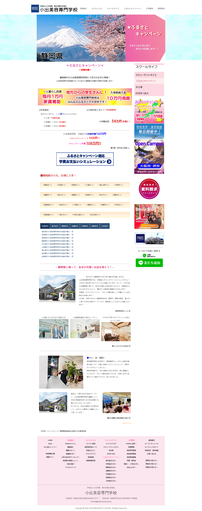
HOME (43, 431)
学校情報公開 (50, 454)
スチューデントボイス (111, 447)
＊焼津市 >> (89, 195)
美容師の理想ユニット (70, 460)
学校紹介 (83, 8)
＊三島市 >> (89, 185)
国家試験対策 (90, 460)
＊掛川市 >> (103, 195)
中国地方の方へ (111, 474)
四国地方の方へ (111, 477)
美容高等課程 (131, 454)
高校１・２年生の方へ (131, 464)
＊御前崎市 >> (48, 214)
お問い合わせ (151, 454)
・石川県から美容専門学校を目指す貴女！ (55, 244)
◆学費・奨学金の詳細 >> (120, 147)
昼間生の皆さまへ (152, 460)
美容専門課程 (131, 450)
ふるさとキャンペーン (132, 8)
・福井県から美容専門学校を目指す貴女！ (55, 231)
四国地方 (95, 226)
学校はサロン (90, 450)
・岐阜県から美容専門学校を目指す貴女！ (55, 234)
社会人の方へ (131, 467)
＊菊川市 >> (62, 214)
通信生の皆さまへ (152, 464)
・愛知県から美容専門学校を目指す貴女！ (55, 238)
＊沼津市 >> (61, 185)
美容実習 (91, 457)
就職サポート (70, 450)
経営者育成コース (121, 311)
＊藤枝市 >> (116, 195)
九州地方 (104, 226)
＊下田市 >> (76, 205)
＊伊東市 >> (118, 185)
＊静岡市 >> (47, 185)
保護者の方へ (70, 454)
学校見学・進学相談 (152, 450)
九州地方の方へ (111, 481)
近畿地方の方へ (111, 471)
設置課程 (131, 447)
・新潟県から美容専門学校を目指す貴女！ (55, 253)
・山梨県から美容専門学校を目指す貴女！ (55, 247)
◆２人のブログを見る (120, 346)
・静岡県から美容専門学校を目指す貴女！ (55, 241)
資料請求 (161, 8)
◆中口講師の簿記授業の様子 (117, 418)
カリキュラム (97, 8)
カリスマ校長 (90, 444)
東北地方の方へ (111, 460)
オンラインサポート (152, 447)
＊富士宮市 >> (103, 185)
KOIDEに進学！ (131, 444)
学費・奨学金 (131, 460)
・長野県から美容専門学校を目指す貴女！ (55, 256)
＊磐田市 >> (75, 195)
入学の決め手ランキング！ (70, 457)
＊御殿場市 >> (48, 205)
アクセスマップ (70, 467)
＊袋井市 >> (62, 205)
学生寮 (111, 450)
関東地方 (65, 226)
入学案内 (149, 8)
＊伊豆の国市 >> (78, 214)
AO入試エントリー (50, 447)
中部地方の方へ (111, 464)
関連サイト (50, 457)
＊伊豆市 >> (118, 205)
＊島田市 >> (47, 195)
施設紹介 (70, 447)
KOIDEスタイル (70, 444)
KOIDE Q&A (111, 454)
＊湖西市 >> (104, 205)
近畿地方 (75, 226)
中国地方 (85, 226)
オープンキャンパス (152, 444)
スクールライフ (113, 8)
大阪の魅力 (70, 464)
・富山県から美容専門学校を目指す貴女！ (55, 250)
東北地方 (55, 226)
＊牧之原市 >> (94, 214)
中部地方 (45, 226)
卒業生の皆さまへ (152, 467)
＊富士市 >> (61, 195)
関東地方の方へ (111, 467)
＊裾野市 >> (90, 205)
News (50, 444)
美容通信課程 (131, 457)
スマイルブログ (111, 444)
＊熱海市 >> (75, 185)
